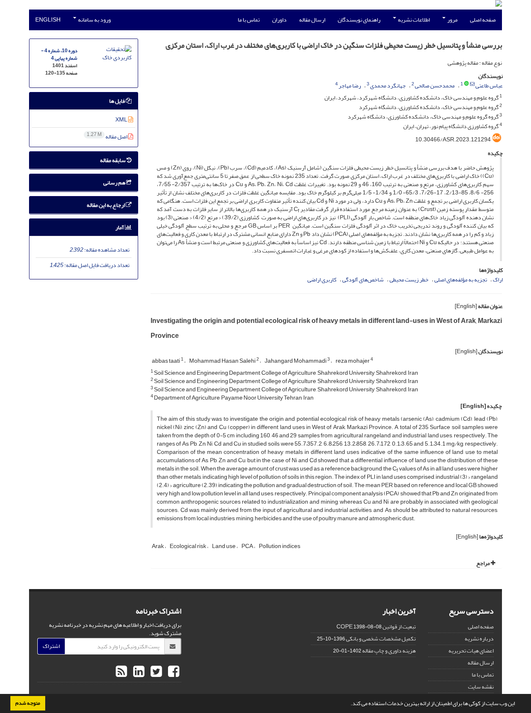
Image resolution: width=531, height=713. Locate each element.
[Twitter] (155, 672)
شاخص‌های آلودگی (363, 279)
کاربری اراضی (321, 279)
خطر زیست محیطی (409, 279)
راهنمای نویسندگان (359, 19)
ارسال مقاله (312, 19)
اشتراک (51, 646)
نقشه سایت (481, 686)
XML (121, 119)
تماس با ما (249, 19)
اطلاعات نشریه (413, 19)
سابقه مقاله (113, 160)
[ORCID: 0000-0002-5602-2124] (466, 84)
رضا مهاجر (350, 85)
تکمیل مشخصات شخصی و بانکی (381, 638)
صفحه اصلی (483, 19)
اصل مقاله (107, 136)
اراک (498, 279)
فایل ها (117, 101)
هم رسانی (114, 182)
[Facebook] (172, 672)
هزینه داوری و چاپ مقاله (389, 650)
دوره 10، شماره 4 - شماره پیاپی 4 (59, 54)
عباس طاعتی (489, 85)
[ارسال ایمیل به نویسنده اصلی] (472, 84)
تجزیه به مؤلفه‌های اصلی (460, 279)
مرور (452, 19)
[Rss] (121, 672)
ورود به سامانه (94, 19)
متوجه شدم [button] (27, 703)
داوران (279, 19)
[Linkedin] (137, 672)
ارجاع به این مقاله (106, 205)
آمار (120, 227)
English (48, 19)
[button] (348, 704)
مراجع (483, 563)
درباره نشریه (479, 638)
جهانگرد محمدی (388, 85)
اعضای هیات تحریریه (471, 650)
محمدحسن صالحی (435, 85)
